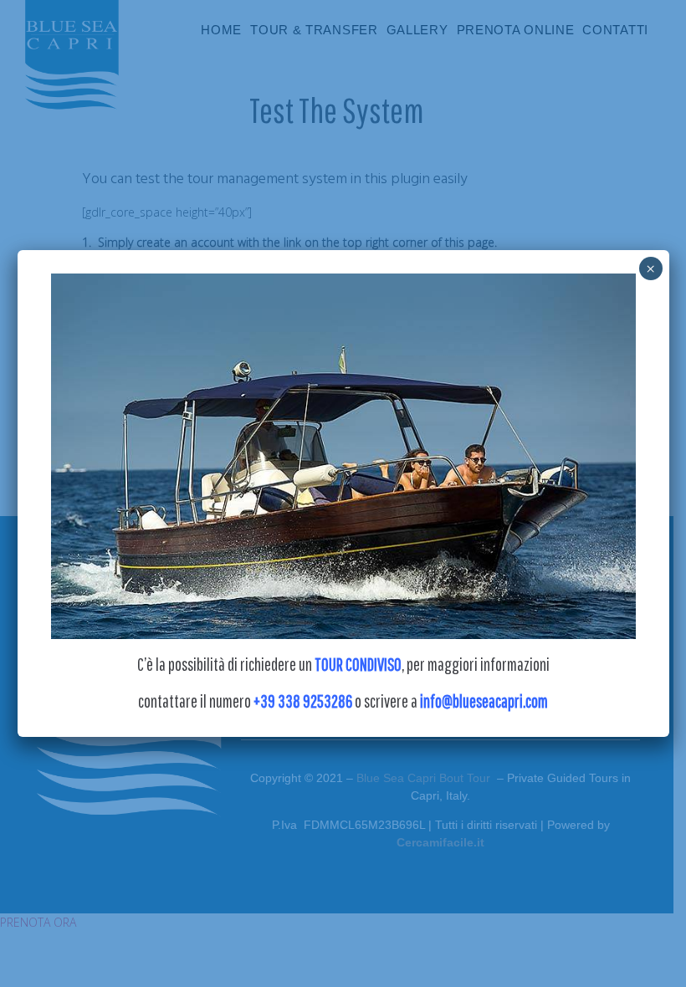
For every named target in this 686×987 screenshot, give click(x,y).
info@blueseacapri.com (484, 701)
